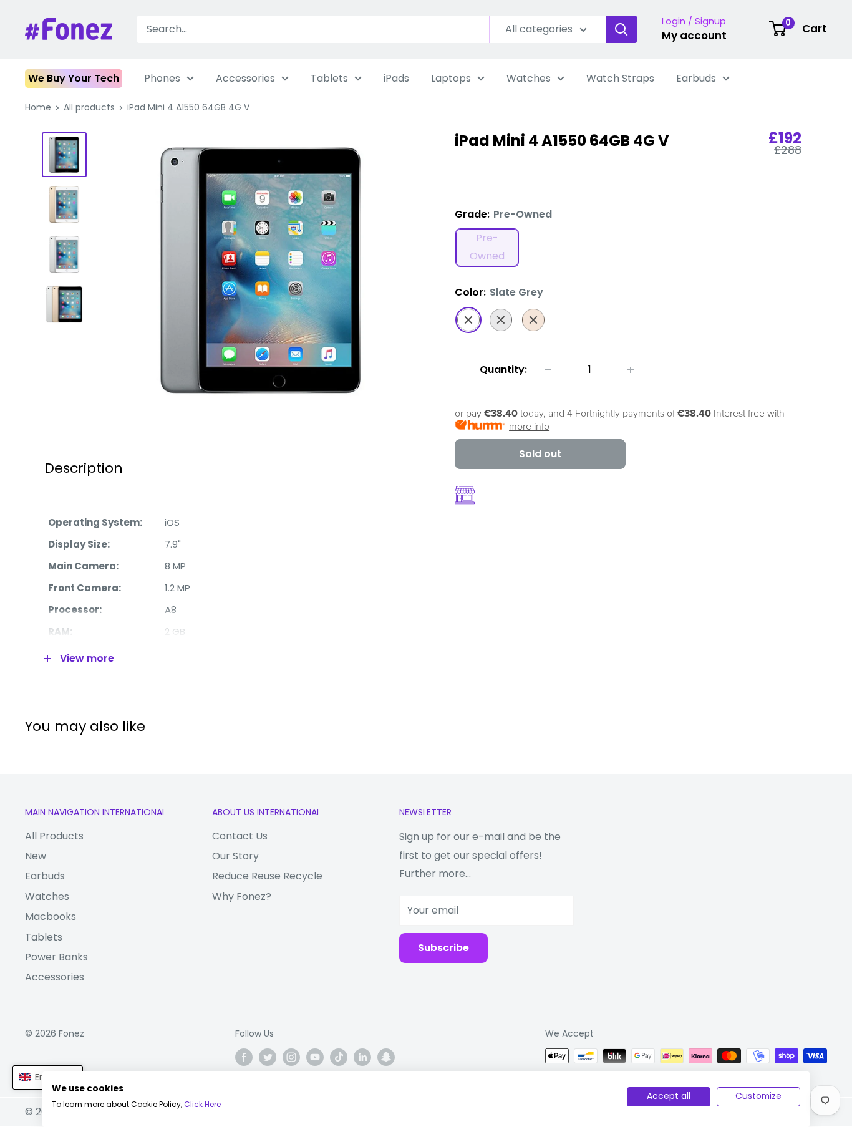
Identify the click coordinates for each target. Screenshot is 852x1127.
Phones (162, 78)
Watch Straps (620, 78)
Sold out (540, 454)
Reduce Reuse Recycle (267, 876)
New (35, 856)
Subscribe (443, 948)
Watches (528, 78)
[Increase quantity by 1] (630, 370)
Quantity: (503, 369)
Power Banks (56, 957)
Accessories (245, 78)
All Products (54, 836)
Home (38, 107)
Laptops (451, 78)
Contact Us (240, 836)
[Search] (621, 29)
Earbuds (696, 78)
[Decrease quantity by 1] (548, 370)
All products (89, 107)
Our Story (235, 856)
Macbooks (50, 916)
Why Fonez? (241, 896)
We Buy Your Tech (73, 78)
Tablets (329, 78)
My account (694, 35)
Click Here (202, 1104)
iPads (396, 78)
